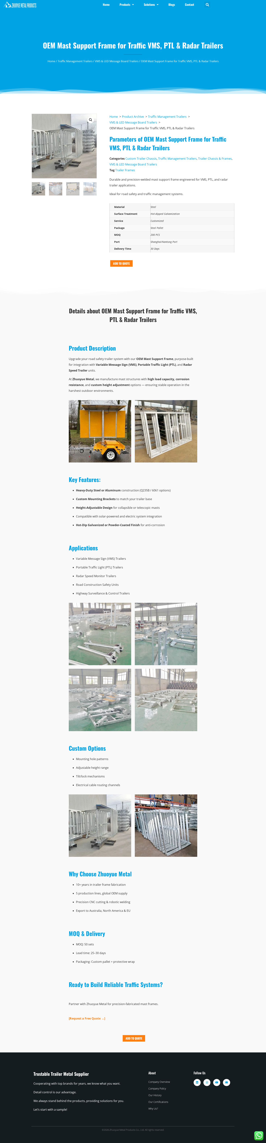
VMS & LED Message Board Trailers (116, 61)
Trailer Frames (125, 170)
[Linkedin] (197, 1082)
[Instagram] (206, 1082)
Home (51, 61)
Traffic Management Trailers (75, 61)
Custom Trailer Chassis (141, 159)
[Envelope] (226, 1082)
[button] (207, 5)
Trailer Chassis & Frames (215, 159)
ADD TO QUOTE (121, 263)
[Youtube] (216, 1082)
